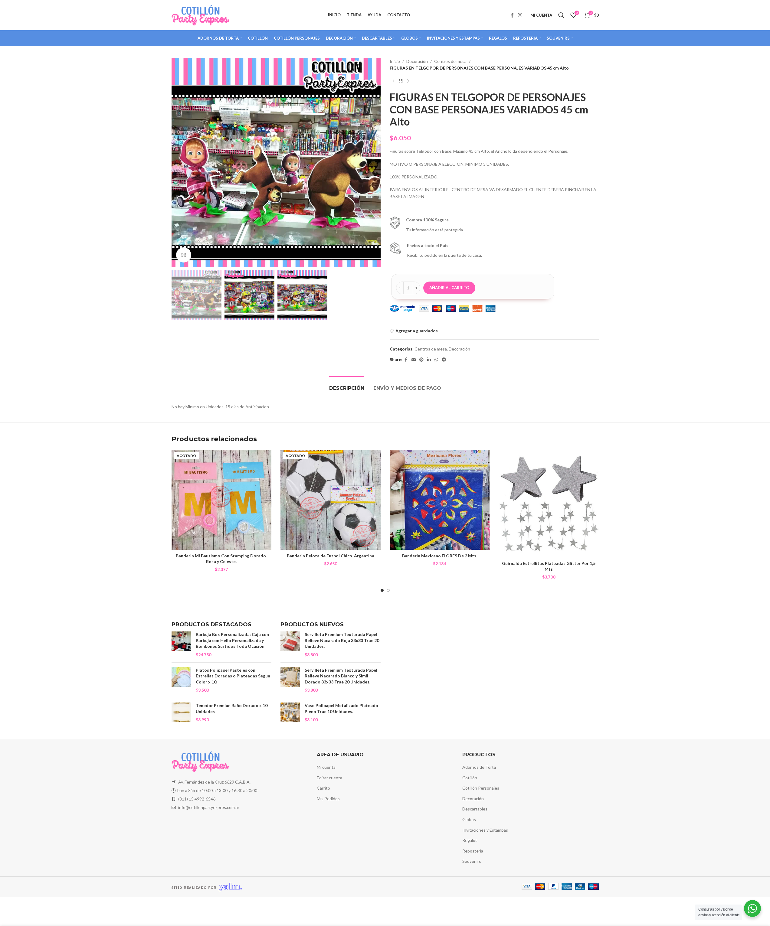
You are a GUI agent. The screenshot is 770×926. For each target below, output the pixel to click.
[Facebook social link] (512, 15)
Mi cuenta (326, 767)
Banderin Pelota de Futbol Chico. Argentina (330, 555)
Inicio (395, 61)
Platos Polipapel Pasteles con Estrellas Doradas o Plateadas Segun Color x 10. (233, 675)
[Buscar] (561, 15)
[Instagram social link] (520, 15)
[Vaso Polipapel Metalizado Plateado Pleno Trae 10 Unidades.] (290, 713)
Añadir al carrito (449, 287)
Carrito (323, 788)
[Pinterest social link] (421, 360)
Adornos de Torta (479, 767)
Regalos (469, 840)
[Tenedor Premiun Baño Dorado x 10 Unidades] (181, 713)
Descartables (474, 808)
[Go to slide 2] (388, 590)
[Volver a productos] (400, 81)
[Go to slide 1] (382, 590)
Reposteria (472, 850)
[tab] (346, 385)
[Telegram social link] (444, 360)
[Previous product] (393, 81)
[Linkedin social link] (429, 360)
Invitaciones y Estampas (485, 830)
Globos (469, 819)
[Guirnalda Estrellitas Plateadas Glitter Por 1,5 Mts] (549, 504)
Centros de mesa (450, 61)
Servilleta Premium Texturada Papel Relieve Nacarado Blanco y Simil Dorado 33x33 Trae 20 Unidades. (341, 675)
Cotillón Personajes (480, 788)
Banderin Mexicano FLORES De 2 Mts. (439, 555)
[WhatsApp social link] (436, 360)
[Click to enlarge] (183, 254)
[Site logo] (200, 14)
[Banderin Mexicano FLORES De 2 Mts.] (440, 500)
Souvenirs (471, 861)
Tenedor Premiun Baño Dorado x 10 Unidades (231, 708)
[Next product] (407, 81)
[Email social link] (414, 360)
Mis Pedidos (328, 798)
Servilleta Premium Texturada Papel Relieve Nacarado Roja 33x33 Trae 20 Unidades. (342, 640)
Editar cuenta (329, 777)
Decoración (417, 61)
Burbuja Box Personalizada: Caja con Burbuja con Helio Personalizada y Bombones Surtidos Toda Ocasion (232, 640)
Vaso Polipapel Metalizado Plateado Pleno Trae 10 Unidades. (341, 708)
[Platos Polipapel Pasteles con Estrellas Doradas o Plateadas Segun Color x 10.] (181, 680)
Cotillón (469, 777)
